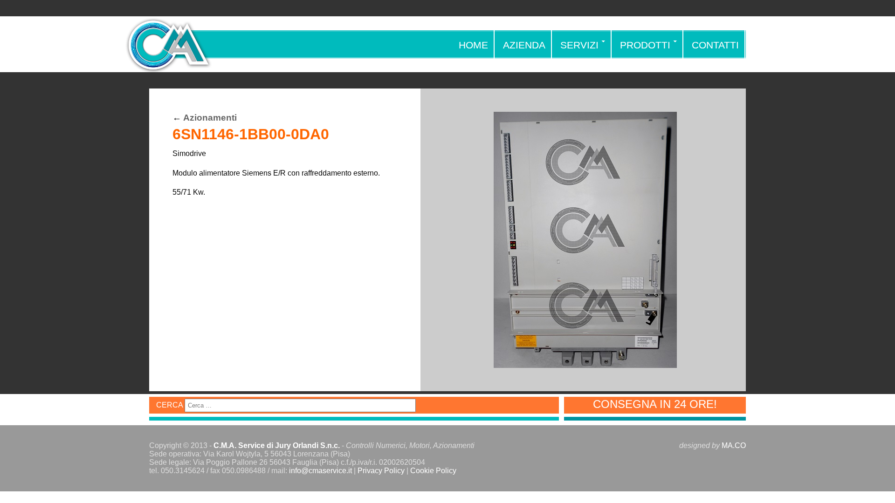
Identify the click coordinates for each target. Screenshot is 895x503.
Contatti (715, 45)
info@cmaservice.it (320, 471)
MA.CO (734, 445)
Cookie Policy (433, 471)
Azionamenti (210, 117)
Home (473, 45)
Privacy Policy (381, 471)
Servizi (579, 45)
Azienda (524, 45)
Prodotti (645, 45)
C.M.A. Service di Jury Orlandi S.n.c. (276, 445)
